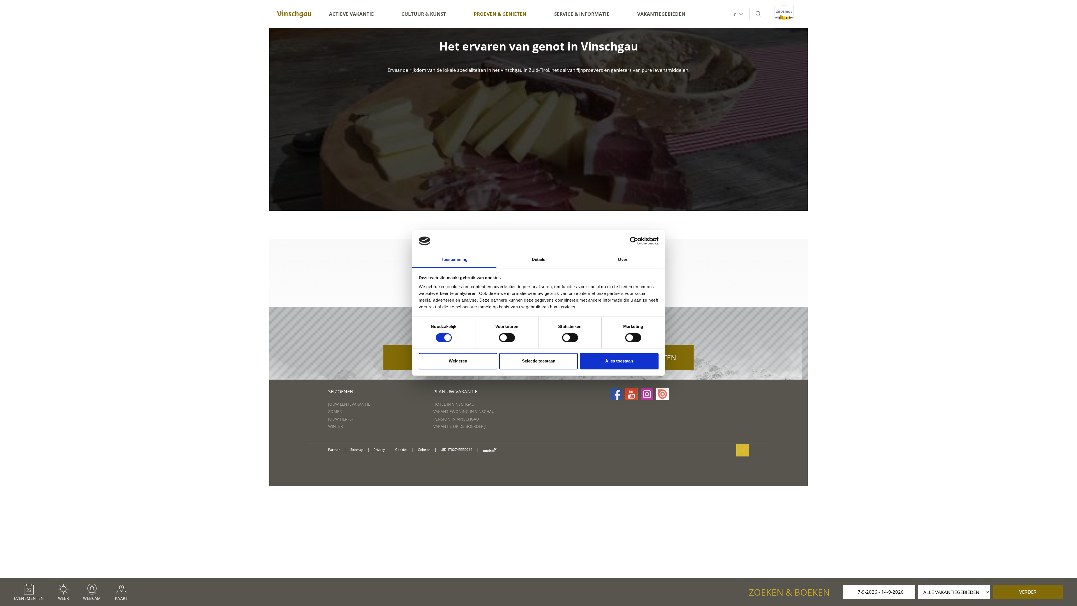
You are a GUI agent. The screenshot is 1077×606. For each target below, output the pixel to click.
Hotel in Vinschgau (453, 404)
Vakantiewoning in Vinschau (463, 411)
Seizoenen (340, 391)
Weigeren (458, 361)
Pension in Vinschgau (456, 419)
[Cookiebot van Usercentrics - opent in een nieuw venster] (634, 241)
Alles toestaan (619, 361)
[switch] (507, 337)
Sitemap (356, 449)
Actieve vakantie (351, 14)
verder (1028, 592)
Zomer (335, 411)
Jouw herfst (341, 419)
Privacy (379, 449)
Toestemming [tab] (454, 259)
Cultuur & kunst (423, 14)
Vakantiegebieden (661, 14)
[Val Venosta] (294, 14)
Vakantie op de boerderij (459, 426)
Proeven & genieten (500, 14)
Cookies (401, 449)
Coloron (424, 449)
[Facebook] (616, 394)
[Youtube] (631, 394)
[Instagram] (647, 394)
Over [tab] (622, 259)
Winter (335, 426)
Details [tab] (539, 259)
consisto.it (490, 450)
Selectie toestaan (538, 361)
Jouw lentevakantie (349, 404)
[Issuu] (662, 394)
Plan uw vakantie (455, 391)
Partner (334, 449)
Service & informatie (581, 14)
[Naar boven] (742, 450)
